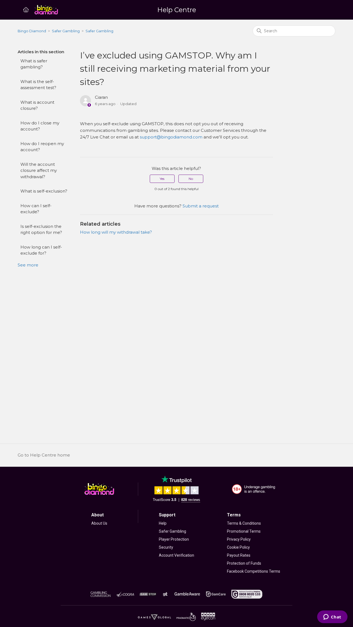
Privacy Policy (239, 539)
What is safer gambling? (33, 64)
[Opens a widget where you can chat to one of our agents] (332, 617)
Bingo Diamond (32, 31)
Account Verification (176, 555)
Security (166, 547)
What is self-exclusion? (43, 191)
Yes (162, 179)
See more (28, 265)
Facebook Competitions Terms (253, 571)
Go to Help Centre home (44, 455)
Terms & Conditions (244, 523)
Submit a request (201, 206)
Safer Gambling (66, 31)
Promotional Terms (244, 531)
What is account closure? (37, 105)
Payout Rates (238, 555)
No (191, 179)
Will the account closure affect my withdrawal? (38, 170)
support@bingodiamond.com (171, 137)
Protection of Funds (244, 563)
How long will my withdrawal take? (116, 232)
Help (163, 523)
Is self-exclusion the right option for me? (41, 229)
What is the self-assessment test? (38, 84)
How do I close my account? (39, 126)
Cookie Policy (238, 547)
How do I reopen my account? (42, 147)
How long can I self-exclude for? (41, 250)
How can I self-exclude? (36, 209)
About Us (99, 523)
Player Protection (174, 539)
